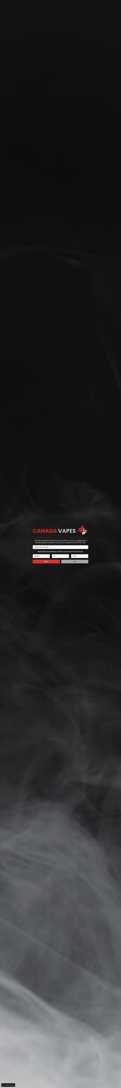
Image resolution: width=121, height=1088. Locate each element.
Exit (75, 561)
